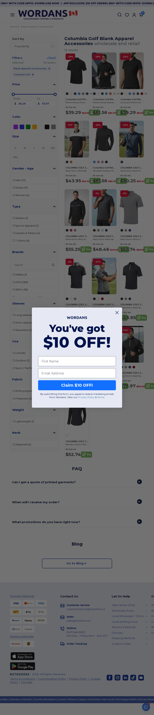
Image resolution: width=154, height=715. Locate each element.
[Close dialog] (117, 312)
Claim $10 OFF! (77, 385)
